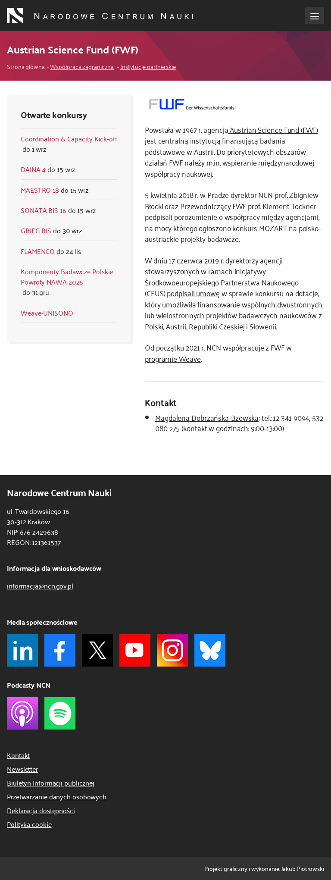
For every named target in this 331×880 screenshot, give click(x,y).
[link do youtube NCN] (134, 650)
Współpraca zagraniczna (82, 66)
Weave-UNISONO (47, 313)
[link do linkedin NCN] (22, 650)
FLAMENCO (38, 251)
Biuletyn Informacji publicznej (50, 783)
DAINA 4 (33, 169)
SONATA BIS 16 (43, 210)
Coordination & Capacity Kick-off (69, 138)
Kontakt (18, 755)
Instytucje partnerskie (148, 66)
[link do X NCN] (97, 650)
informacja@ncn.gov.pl (40, 585)
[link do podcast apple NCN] (22, 713)
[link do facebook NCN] (59, 650)
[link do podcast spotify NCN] (59, 713)
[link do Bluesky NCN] (209, 650)
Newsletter (22, 769)
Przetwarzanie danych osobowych (56, 796)
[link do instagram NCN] (172, 650)
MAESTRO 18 (40, 190)
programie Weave (173, 358)
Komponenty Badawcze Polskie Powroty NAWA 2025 (67, 276)
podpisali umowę (193, 293)
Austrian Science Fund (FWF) (273, 129)
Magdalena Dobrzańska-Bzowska (207, 417)
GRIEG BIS (36, 230)
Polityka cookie (29, 824)
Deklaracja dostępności (41, 810)
